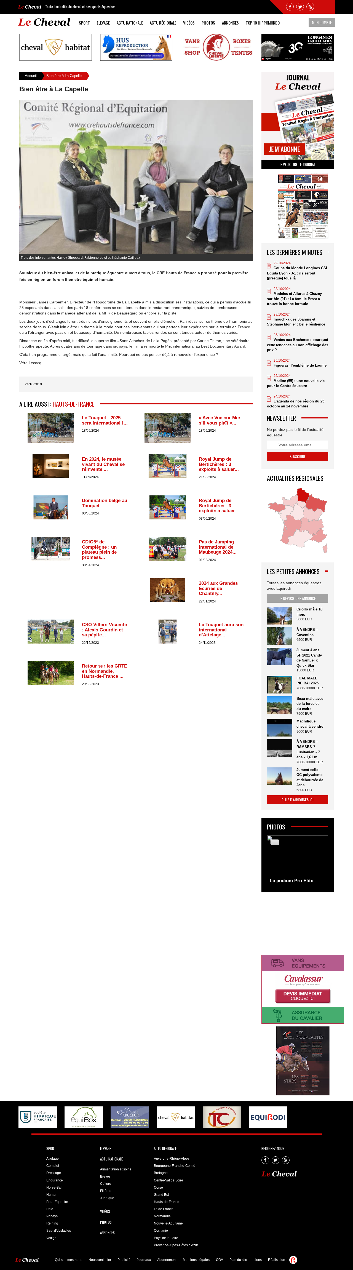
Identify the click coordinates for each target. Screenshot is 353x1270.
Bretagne (161, 1173)
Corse (158, 1187)
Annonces (230, 23)
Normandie (162, 1216)
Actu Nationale (130, 23)
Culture (105, 1184)
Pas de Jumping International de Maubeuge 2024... (218, 547)
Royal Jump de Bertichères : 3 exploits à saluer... (219, 464)
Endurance (54, 1180)
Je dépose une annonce (297, 598)
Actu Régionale (163, 23)
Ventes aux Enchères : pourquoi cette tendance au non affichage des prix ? (297, 345)
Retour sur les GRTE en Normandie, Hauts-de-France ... (104, 671)
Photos (208, 23)
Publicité (123, 1260)
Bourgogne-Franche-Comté (174, 1166)
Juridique (107, 1198)
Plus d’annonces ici (297, 799)
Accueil (31, 76)
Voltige (51, 1238)
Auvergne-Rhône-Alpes (171, 1158)
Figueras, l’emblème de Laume (300, 365)
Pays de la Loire (166, 1238)
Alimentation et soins (115, 1169)
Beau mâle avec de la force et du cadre (309, 704)
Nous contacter (100, 1260)
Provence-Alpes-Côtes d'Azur (176, 1245)
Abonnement (166, 1260)
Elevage (103, 23)
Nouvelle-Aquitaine (168, 1223)
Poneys (52, 1216)
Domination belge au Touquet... (104, 503)
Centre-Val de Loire (168, 1180)
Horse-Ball (54, 1187)
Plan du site (238, 1260)
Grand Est (161, 1195)
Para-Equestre (57, 1202)
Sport (84, 23)
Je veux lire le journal (297, 164)
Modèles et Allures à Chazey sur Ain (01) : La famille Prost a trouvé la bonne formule (294, 299)
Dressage (53, 1173)
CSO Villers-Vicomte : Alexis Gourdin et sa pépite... (104, 629)
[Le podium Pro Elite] (297, 861)
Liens (257, 1260)
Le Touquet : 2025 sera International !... (105, 420)
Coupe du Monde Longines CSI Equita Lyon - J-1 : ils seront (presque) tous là (297, 273)
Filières (105, 1191)
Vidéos (189, 23)
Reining (52, 1223)
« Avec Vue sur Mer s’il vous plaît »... (219, 420)
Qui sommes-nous (68, 1260)
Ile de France (163, 1209)
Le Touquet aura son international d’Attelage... (221, 629)
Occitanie (161, 1230)
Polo (49, 1209)
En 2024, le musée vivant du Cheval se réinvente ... (103, 464)
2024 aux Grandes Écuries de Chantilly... (218, 588)
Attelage (52, 1158)
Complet (52, 1166)
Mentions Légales (196, 1260)
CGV (219, 1260)
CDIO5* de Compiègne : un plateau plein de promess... (99, 549)
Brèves (105, 1176)
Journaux (144, 1260)
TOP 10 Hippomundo (263, 23)
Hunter (51, 1195)
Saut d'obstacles (58, 1230)
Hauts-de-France (74, 403)
